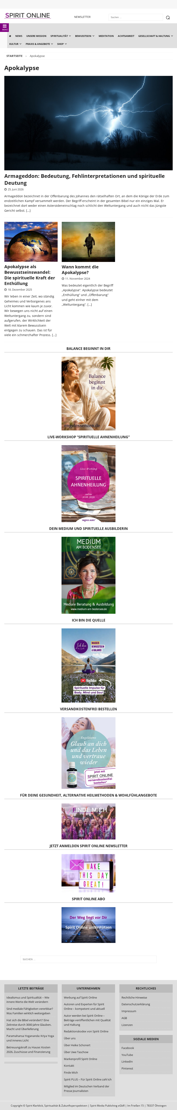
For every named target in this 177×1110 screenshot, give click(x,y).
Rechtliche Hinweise (134, 997)
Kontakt (69, 1066)
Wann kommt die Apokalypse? (80, 269)
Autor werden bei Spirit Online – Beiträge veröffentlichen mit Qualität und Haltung (87, 1020)
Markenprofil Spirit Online (80, 1059)
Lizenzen (127, 1025)
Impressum (129, 1011)
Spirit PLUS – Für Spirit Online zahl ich (88, 1079)
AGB (124, 1018)
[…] (28, 210)
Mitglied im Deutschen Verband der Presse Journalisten (86, 1088)
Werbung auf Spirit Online (80, 997)
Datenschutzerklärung (136, 1004)
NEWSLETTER (82, 17)
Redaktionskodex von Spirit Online (86, 1031)
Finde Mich (71, 1072)
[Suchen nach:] (88, 959)
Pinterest (127, 1068)
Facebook (128, 1048)
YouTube (128, 1055)
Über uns (70, 1038)
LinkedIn (127, 1061)
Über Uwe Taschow (76, 1052)
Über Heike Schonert (77, 1045)
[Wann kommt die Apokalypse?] (88, 242)
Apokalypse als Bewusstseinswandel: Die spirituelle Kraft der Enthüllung (29, 275)
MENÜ (5, 29)
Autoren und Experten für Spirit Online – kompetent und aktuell (84, 1006)
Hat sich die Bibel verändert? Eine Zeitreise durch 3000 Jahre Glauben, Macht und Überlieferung (28, 1024)
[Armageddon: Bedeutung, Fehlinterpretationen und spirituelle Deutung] (88, 123)
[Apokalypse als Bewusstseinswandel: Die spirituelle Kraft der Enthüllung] (31, 242)
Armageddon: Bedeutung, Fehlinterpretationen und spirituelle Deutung (84, 179)
